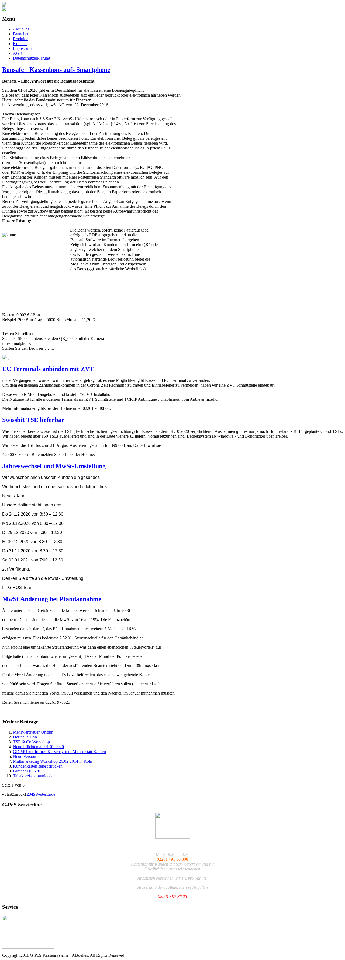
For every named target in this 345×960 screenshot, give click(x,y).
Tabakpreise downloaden (34, 776)
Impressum (22, 48)
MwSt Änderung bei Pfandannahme (51, 598)
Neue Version (24, 756)
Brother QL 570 (26, 771)
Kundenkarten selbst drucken (38, 766)
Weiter (40, 794)
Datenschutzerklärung (31, 58)
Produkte (20, 38)
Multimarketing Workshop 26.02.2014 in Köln (52, 761)
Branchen (21, 34)
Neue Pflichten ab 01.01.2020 (38, 746)
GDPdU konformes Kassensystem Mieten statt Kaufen (59, 751)
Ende (50, 794)
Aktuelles (21, 29)
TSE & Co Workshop (31, 742)
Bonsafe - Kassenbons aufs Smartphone (56, 69)
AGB (17, 53)
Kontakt (20, 43)
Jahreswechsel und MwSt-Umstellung (54, 465)
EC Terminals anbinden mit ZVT (48, 368)
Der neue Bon (25, 737)
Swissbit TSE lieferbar (33, 419)
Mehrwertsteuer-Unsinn (33, 732)
